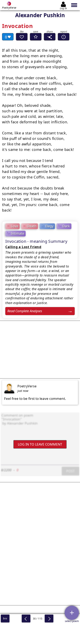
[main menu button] (74, 5)
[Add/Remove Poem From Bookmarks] (35, 36)
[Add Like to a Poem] (21, 36)
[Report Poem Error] (63, 36)
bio (5, 618)
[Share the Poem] (49, 36)
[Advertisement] (40, 349)
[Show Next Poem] (49, 618)
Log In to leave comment (40, 444)
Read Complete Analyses (24, 311)
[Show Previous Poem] (26, 618)
